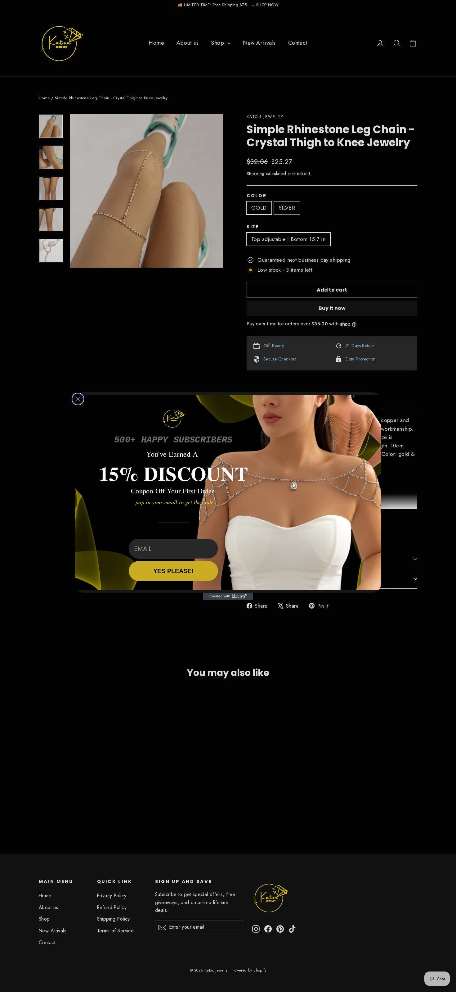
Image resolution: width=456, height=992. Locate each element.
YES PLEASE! (173, 571)
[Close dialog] (77, 399)
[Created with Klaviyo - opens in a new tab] (228, 596)
